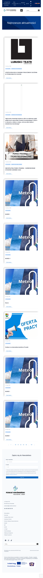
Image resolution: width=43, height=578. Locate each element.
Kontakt (5, 523)
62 (20, 444)
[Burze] (21, 282)
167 (31, 444)
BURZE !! (7, 258)
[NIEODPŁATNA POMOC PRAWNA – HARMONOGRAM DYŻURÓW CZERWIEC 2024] (21, 147)
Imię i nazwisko (9, 459)
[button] (21, 10)
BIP (5, 525)
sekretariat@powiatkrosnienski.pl (10, 505)
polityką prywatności (13, 474)
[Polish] (39, 3)
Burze (7, 303)
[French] (36, 3)
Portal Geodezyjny (7, 530)
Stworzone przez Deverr (34, 550)
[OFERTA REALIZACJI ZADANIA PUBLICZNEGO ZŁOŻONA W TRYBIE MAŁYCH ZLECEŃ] (21, 51)
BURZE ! (7, 214)
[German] (37, 3)
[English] (35, 3)
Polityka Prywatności (8, 534)
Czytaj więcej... (9, 77)
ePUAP (5, 527)
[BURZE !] (21, 193)
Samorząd (6, 515)
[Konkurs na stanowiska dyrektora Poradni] (21, 326)
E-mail (7, 464)
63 (23, 444)
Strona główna (6, 513)
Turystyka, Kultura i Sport (8, 517)
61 (18, 444)
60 (15, 444)
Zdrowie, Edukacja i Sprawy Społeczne (11, 521)
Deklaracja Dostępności (8, 532)
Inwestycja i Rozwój (7, 519)
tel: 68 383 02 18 (8, 508)
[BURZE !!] (21, 237)
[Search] (39, 10)
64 (26, 444)
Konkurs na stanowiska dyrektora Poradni (16, 347)
